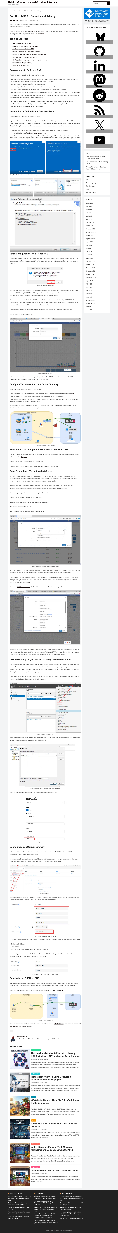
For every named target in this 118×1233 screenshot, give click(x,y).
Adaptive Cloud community (18, 1026)
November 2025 (91, 232)
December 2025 (91, 229)
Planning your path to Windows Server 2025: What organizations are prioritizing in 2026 (71, 1198)
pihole (33, 31)
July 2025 (89, 245)
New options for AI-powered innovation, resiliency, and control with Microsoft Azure (45, 1209)
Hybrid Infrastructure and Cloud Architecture (32, 2)
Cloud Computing (91, 183)
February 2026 (90, 222)
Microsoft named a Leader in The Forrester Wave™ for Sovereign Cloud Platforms (44, 1203)
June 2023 (89, 307)
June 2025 (89, 248)
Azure (33, 1097)
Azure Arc (39, 1193)
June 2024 (89, 287)
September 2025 (91, 239)
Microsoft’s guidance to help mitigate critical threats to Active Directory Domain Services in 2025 (72, 1214)
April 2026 (89, 216)
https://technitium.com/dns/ (37, 133)
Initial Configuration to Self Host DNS (23, 49)
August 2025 (89, 242)
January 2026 (90, 226)
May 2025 (89, 251)
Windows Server (36, 1050)
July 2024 (89, 284)
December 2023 (91, 300)
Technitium (40, 34)
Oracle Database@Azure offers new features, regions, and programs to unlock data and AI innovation (46, 1222)
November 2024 (91, 271)
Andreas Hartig (23, 20)
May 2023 (89, 310)
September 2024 (91, 277)
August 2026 (89, 203)
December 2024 (91, 268)
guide (72, 394)
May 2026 (89, 213)
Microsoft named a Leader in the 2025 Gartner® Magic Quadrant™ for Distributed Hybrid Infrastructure (45, 1215)
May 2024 (89, 290)
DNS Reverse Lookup (23, 587)
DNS (11, 1031)
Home (11, 11)
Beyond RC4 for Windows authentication (71, 1218)
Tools (87, 189)
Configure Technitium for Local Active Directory (26, 52)
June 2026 (89, 209)
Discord (54, 990)
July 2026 (89, 206)
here (78, 92)
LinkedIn (60, 990)
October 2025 (90, 235)
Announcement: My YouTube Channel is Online (54, 1170)
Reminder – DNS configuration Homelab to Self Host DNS (29, 54)
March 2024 (89, 297)
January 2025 (90, 264)
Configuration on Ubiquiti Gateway (22, 63)
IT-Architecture (17, 11)
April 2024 (89, 294)
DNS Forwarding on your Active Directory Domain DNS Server (30, 60)
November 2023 (91, 303)
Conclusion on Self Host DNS (20, 65)
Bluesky (61, 1024)
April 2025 (89, 255)
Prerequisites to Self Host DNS (21, 43)
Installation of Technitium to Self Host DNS (25, 46)
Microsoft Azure (16, 1193)
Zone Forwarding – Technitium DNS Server (24, 57)
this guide (24, 457)
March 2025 (89, 258)
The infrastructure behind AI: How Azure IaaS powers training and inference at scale (19, 1198)
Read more (74, 1090)
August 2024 (89, 281)
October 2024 (90, 274)
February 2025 (90, 261)
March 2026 (89, 219)
